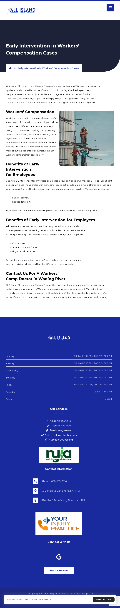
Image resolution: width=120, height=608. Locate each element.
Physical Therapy (61, 425)
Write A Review (58, 570)
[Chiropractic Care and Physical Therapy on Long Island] (21, 10)
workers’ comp (18, 260)
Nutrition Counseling (60, 439)
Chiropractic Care (60, 420)
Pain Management (61, 430)
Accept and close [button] (103, 599)
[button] (110, 7)
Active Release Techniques (61, 434)
